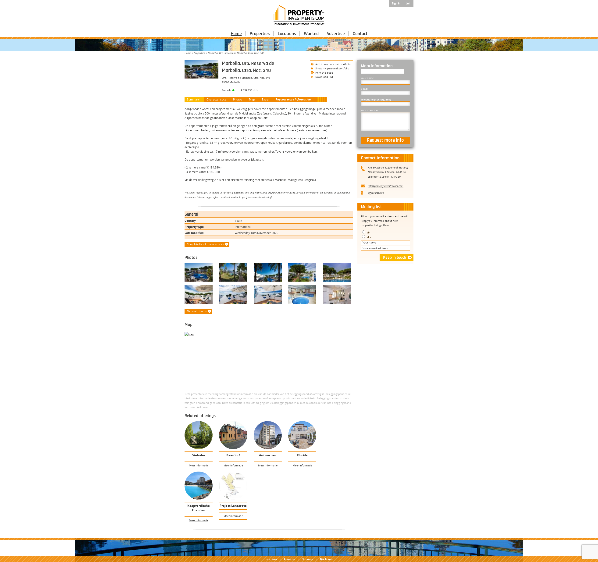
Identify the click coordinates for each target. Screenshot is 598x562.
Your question (369, 110)
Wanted (311, 33)
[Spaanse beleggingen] (199, 273)
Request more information (293, 99)
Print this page (324, 72)
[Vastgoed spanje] (338, 295)
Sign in (396, 3)
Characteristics (216, 99)
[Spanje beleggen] (338, 273)
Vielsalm (198, 455)
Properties (260, 33)
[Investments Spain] (199, 295)
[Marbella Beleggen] (269, 273)
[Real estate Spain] (234, 295)
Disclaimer (327, 559)
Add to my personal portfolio (333, 64)
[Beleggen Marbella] (234, 273)
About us (289, 559)
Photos (237, 99)
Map (252, 99)
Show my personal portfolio (332, 68)
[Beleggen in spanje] (303, 273)
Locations (287, 33)
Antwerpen (267, 455)
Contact (360, 33)
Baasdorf (233, 455)
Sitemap (307, 559)
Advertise (336, 33)
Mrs (368, 237)
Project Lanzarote (233, 506)
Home (236, 33)
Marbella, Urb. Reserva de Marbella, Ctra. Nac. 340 (236, 53)
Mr (368, 232)
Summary (193, 99)
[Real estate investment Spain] (269, 295)
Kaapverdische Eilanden (198, 508)
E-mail (364, 88)
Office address (376, 192)
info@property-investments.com (385, 186)
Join (408, 3)
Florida (302, 455)
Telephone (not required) (376, 99)
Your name (367, 78)
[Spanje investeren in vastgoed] (303, 295)
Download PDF (324, 77)
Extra (265, 99)
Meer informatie (198, 465)
